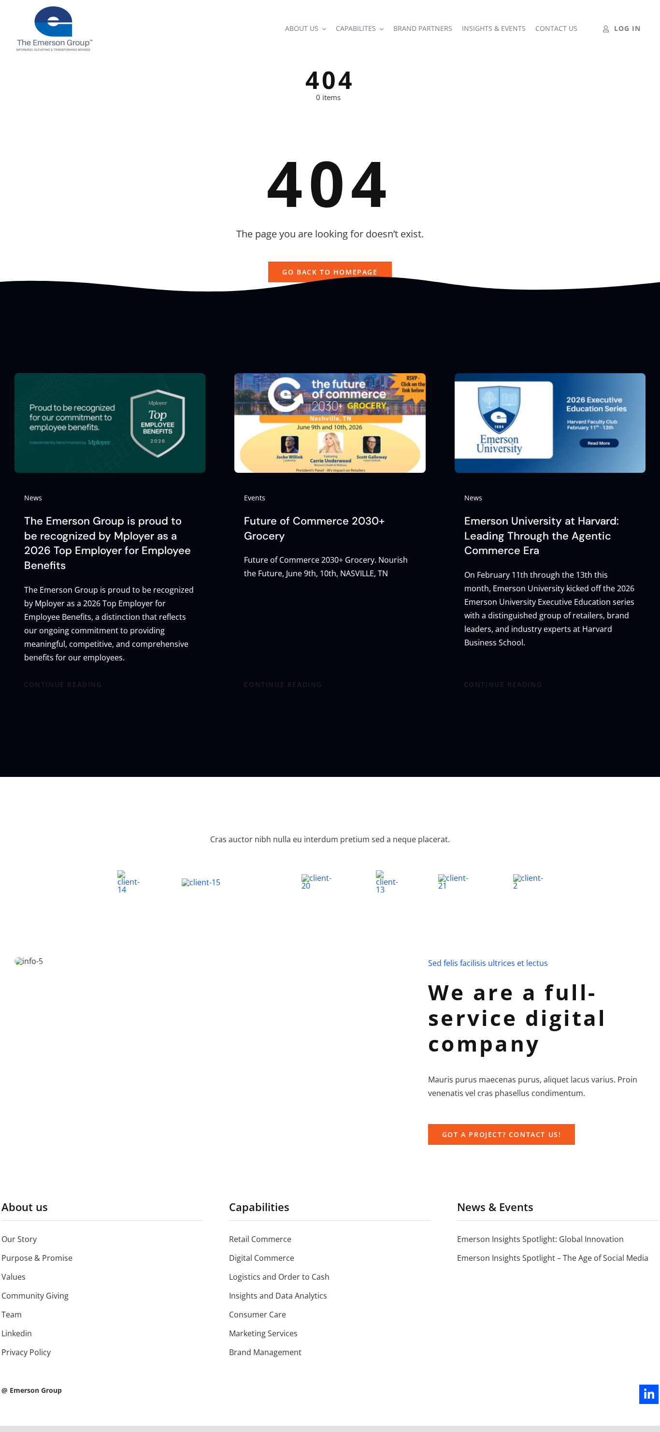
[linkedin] (649, 1394)
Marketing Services (263, 1333)
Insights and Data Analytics (278, 1295)
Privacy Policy (26, 1352)
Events (254, 497)
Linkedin (16, 1333)
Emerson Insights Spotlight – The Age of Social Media (552, 1258)
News (33, 497)
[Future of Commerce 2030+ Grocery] (329, 380)
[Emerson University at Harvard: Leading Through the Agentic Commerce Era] (550, 380)
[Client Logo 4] (318, 878)
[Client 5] (201, 882)
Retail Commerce (260, 1239)
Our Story (19, 1239)
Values (13, 1276)
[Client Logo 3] (455, 878)
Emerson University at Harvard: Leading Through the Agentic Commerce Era (541, 536)
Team (11, 1314)
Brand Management (265, 1352)
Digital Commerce (261, 1258)
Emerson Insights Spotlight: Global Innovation (540, 1239)
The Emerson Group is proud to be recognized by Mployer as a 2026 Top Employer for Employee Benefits (107, 543)
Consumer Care (257, 1314)
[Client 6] (129, 874)
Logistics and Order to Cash (279, 1276)
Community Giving (35, 1295)
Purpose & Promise (36, 1258)
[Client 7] (387, 874)
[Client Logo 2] (528, 878)
